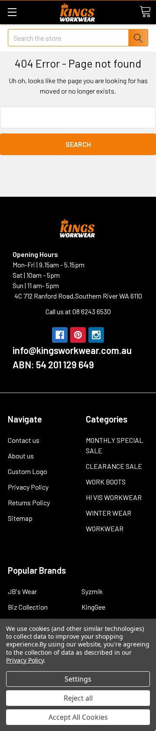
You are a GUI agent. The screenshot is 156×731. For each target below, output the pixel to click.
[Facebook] (60, 335)
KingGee (93, 607)
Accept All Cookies (78, 717)
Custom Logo (27, 471)
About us (21, 456)
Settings (78, 679)
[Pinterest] (78, 335)
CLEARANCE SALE (114, 466)
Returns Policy (29, 502)
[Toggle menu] (12, 12)
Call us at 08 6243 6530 (78, 311)
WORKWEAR (105, 528)
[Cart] (145, 11)
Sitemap (20, 518)
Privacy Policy (28, 487)
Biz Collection (28, 607)
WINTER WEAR (108, 513)
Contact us (23, 440)
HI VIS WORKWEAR (114, 497)
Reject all (78, 698)
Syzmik (92, 591)
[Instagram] (96, 335)
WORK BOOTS (106, 482)
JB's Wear (22, 591)
